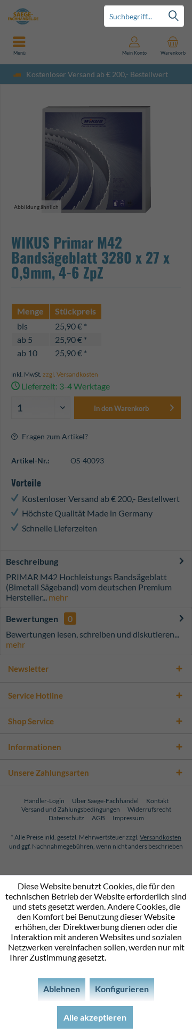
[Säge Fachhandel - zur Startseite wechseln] (48, 16)
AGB (98, 818)
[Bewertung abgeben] (96, 297)
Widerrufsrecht (149, 809)
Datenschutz (66, 818)
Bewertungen (32, 618)
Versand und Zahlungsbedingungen (70, 809)
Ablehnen (61, 989)
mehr (57, 597)
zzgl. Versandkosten (70, 374)
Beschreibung (32, 561)
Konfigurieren (122, 989)
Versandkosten (160, 837)
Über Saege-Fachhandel (105, 801)
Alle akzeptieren (94, 1017)
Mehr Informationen (145, 957)
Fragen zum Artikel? (54, 436)
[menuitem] (173, 45)
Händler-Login (44, 801)
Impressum (128, 818)
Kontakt (157, 801)
